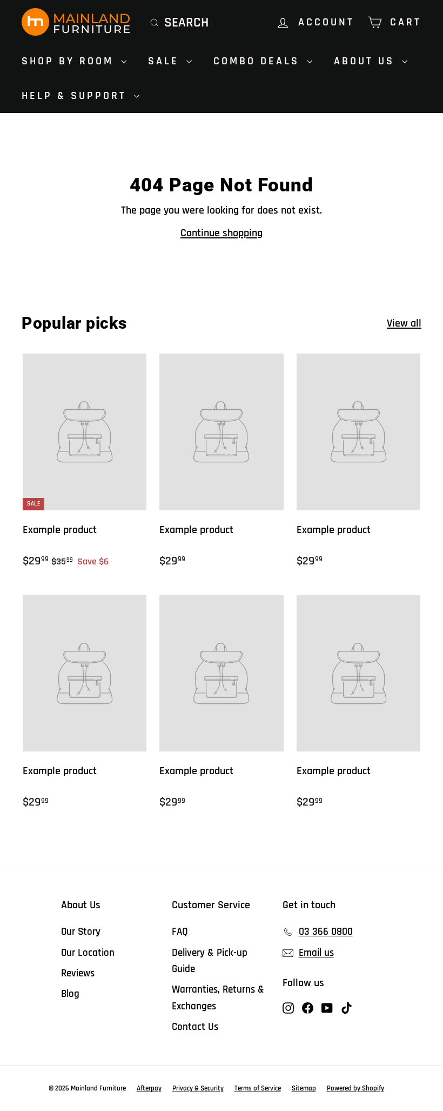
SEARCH (186, 22)
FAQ (180, 932)
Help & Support (76, 96)
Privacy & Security (198, 1088)
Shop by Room (70, 61)
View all (404, 323)
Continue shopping (221, 233)
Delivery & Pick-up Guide (209, 961)
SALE (166, 61)
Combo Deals (258, 61)
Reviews (78, 973)
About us (366, 61)
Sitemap (304, 1088)
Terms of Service (257, 1088)
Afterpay (149, 1088)
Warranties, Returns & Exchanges (218, 998)
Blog (70, 994)
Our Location (88, 953)
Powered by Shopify (355, 1088)
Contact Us (195, 1027)
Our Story (80, 932)
